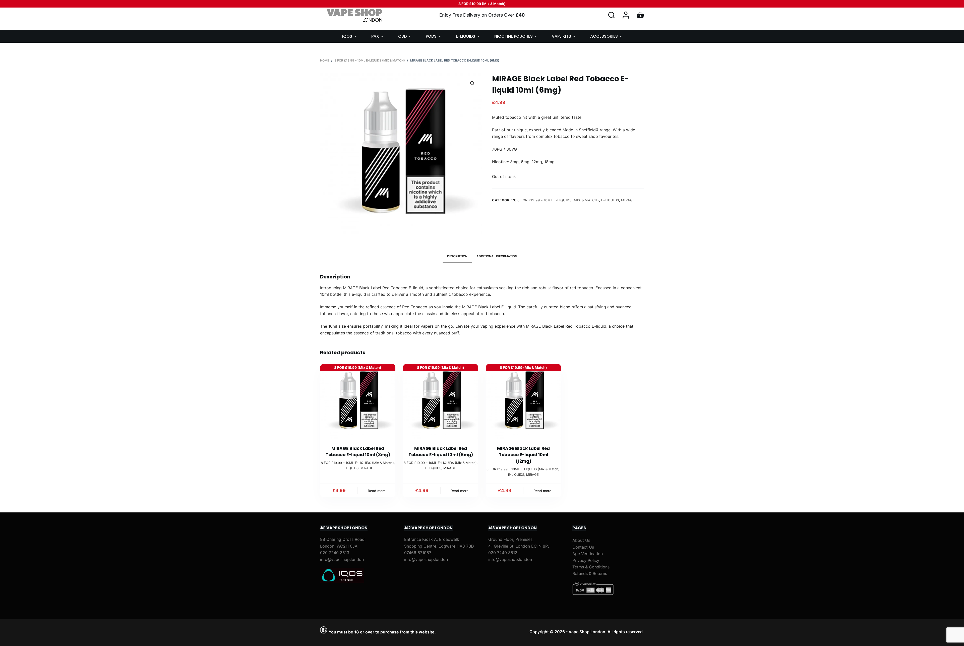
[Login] (625, 15)
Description (457, 256)
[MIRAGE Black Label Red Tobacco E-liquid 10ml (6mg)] (440, 401)
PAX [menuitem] (375, 36)
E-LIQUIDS (610, 200)
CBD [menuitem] (402, 36)
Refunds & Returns (589, 573)
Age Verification (587, 553)
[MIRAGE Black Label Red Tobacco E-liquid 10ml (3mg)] (357, 401)
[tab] (457, 256)
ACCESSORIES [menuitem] (604, 36)
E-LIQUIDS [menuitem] (465, 36)
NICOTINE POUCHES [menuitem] (513, 36)
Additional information (496, 256)
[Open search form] (611, 15)
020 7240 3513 (334, 552)
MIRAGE (628, 200)
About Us (581, 540)
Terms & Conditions (591, 566)
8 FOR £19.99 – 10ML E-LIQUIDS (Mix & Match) (558, 200)
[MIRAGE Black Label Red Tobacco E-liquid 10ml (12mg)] (523, 401)
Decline (48, 631)
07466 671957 (417, 552)
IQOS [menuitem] (347, 36)
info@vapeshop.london (342, 559)
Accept (24, 631)
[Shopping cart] (640, 15)
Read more (377, 491)
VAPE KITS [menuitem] (561, 36)
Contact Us (583, 547)
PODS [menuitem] (431, 36)
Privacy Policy (585, 560)
